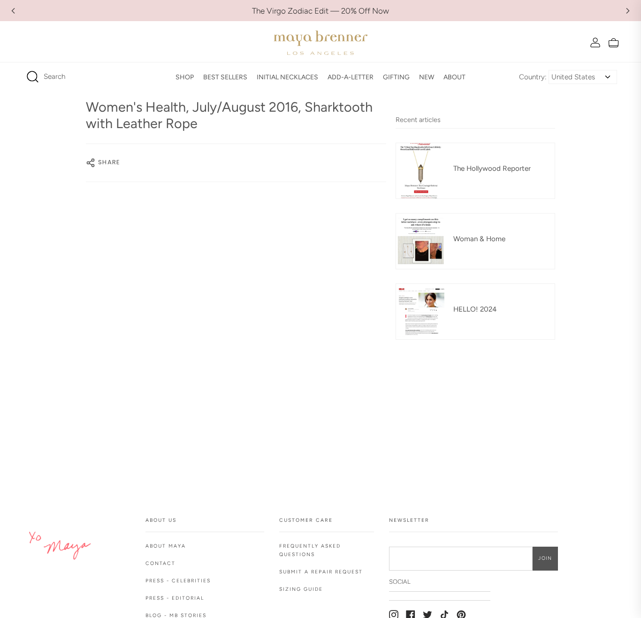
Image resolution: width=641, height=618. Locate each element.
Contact (160, 563)
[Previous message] (13, 10)
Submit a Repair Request (321, 572)
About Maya (165, 546)
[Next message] (627, 10)
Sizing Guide (301, 589)
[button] (184, 77)
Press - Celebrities (178, 581)
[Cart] (613, 42)
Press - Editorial (174, 598)
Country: (533, 77)
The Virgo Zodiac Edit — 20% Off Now (320, 10)
